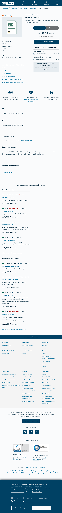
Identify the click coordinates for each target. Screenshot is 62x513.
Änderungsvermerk (9, 76)
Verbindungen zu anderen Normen (13, 82)
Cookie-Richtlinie (37, 492)
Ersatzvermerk (7, 73)
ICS (4, 67)
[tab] (31, 172)
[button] (34, 3)
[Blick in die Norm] (11, 26)
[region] (31, 493)
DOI (4, 70)
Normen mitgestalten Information (13, 79)
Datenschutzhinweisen (17, 492)
